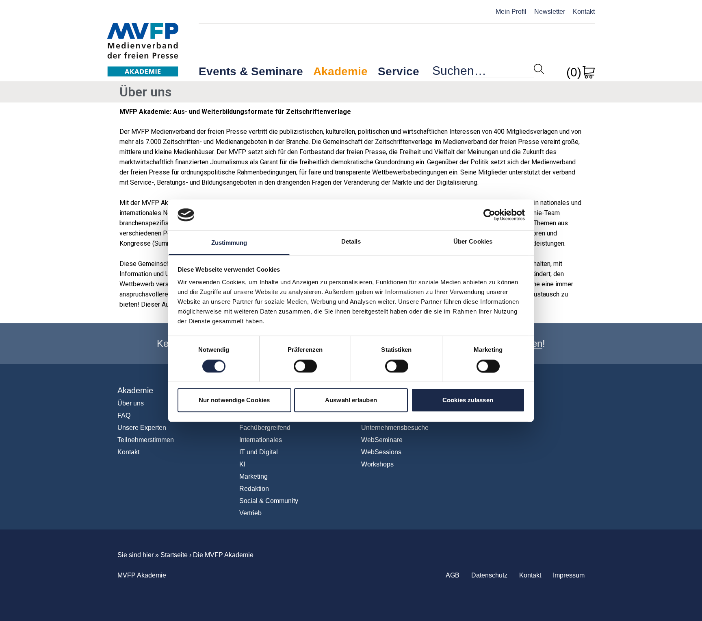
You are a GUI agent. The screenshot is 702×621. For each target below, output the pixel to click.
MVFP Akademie (142, 40)
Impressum (569, 575)
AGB (452, 575)
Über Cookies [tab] (472, 241)
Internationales (260, 439)
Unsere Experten (141, 427)
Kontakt (584, 11)
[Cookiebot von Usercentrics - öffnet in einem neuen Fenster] (489, 215)
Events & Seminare (251, 71)
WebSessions (381, 452)
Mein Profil (511, 11)
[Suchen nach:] (483, 72)
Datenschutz (489, 575)
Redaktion (254, 488)
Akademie (340, 71)
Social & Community (268, 500)
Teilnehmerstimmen (145, 439)
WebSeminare (382, 439)
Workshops (377, 464)
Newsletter (549, 11)
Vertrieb (250, 513)
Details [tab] (351, 241)
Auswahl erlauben (351, 400)
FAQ (123, 415)
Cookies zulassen (467, 400)
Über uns (130, 403)
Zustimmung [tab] (229, 243)
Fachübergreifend (264, 427)
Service (398, 71)
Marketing (253, 476)
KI (242, 464)
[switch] (305, 366)
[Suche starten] (539, 69)
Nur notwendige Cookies (234, 400)
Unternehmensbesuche (395, 427)
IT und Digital (258, 452)
